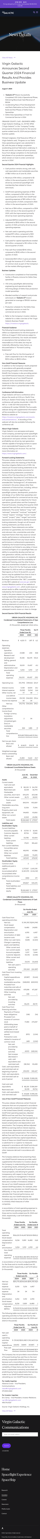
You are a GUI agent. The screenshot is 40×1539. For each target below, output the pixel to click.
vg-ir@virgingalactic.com (11, 1400)
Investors (4, 1494)
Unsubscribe (5, 1451)
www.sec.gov (25, 582)
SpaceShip (8, 1480)
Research (5, 1490)
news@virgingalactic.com (11, 1388)
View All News (7, 58)
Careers (4, 1499)
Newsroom (5, 1504)
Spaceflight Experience (16, 1474)
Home (6, 1469)
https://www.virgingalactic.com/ (14, 453)
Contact (4, 1513)
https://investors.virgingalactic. (17, 323)
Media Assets (6, 1508)
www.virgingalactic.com (11, 587)
